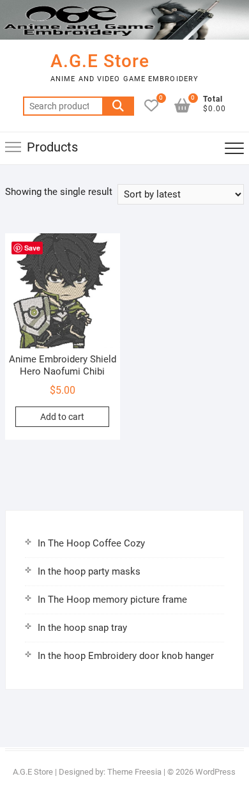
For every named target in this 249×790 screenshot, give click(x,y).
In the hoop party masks (89, 571)
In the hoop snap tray (82, 627)
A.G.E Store (99, 61)
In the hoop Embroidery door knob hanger (126, 656)
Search (118, 106)
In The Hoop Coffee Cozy (91, 543)
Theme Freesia (134, 772)
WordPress (215, 772)
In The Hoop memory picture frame (112, 599)
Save (32, 247)
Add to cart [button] (62, 417)
